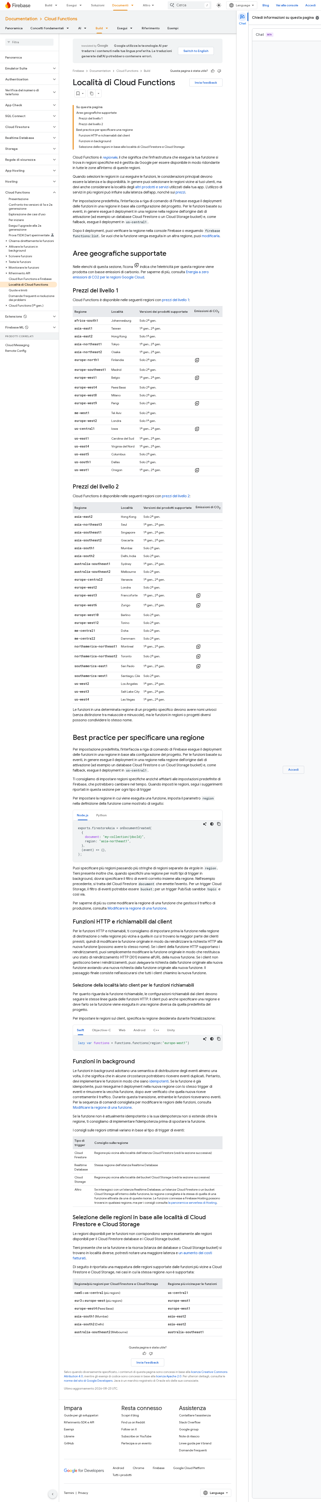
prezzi (180, 192)
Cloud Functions (60, 19)
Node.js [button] (82, 815)
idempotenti (159, 1081)
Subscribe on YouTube (136, 1436)
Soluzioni (97, 5)
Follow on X (129, 1429)
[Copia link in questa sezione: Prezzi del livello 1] (122, 290)
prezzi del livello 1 (175, 300)
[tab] (82, 815)
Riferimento (151, 28)
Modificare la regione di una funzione (136, 908)
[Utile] (212, 71)
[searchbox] (29, 42)
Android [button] (139, 1030)
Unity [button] (171, 1030)
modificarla (210, 236)
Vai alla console (287, 5)
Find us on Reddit (133, 1422)
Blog (265, 5)
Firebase (78, 71)
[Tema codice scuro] (211, 823)
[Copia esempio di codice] (218, 823)
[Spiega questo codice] (204, 823)
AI (79, 28)
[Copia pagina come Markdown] (92, 93)
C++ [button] (156, 1030)
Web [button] (122, 1030)
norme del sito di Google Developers (88, 1381)
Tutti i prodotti (122, 1475)
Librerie (69, 1436)
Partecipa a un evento (136, 1443)
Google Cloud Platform (189, 1468)
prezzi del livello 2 (176, 496)
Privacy (83, 1493)
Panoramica (13, 28)
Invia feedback (206, 83)
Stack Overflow (189, 1422)
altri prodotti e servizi (152, 187)
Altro (146, 5)
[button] (26, 68)
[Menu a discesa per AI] (86, 28)
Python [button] (101, 815)
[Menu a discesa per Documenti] (133, 5)
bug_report (317, 17)
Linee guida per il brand (195, 1443)
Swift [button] (80, 1030)
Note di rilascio (189, 1436)
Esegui (72, 5)
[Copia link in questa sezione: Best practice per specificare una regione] (208, 738)
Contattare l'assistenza (195, 1415)
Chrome (138, 1468)
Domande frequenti (193, 1450)
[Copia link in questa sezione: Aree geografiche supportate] (170, 254)
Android (118, 1468)
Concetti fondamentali (47, 28)
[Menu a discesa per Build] (57, 5)
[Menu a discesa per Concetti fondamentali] (69, 28)
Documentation (21, 19)
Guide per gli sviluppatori (81, 1415)
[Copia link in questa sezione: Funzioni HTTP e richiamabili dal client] (176, 922)
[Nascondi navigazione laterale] (52, 1494)
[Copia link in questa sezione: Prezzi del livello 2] (123, 487)
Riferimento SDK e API (79, 1422)
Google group (188, 1429)
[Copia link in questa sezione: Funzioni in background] (139, 1061)
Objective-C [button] (101, 1030)
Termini (69, 1493)
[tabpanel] (147, 841)
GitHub (69, 1443)
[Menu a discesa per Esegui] (82, 5)
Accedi (310, 5)
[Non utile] (219, 71)
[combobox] (189, 5)
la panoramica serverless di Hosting (192, 1203)
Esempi (172, 28)
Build (48, 5)
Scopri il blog (130, 1415)
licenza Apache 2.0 (168, 1376)
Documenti (120, 5)
